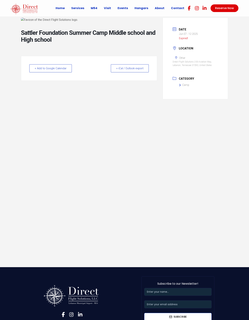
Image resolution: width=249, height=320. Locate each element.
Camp (185, 84)
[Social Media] (189, 8)
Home (60, 8)
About (159, 8)
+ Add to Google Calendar (51, 68)
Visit (107, 8)
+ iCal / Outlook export (129, 68)
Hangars (141, 8)
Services (77, 8)
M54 (94, 8)
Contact (177, 8)
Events (123, 8)
